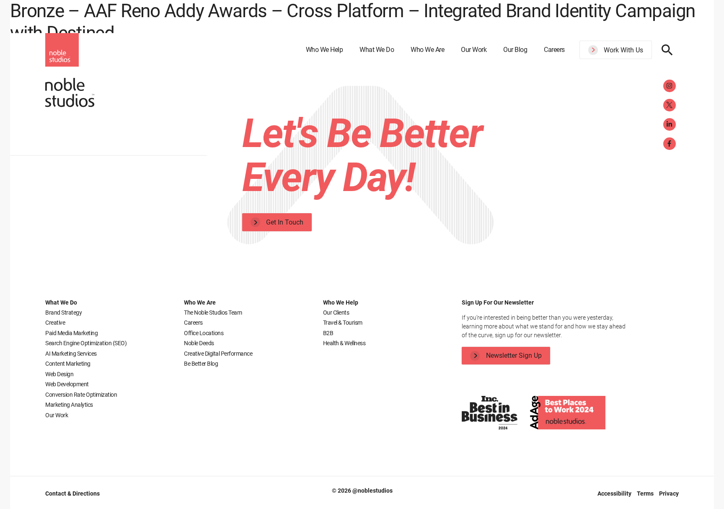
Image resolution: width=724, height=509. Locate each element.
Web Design (59, 374)
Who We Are (427, 50)
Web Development (67, 384)
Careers (554, 50)
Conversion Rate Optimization (81, 394)
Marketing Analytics (69, 404)
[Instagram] (669, 86)
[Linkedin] (669, 124)
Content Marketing (67, 363)
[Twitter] (669, 105)
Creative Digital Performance (218, 353)
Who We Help (324, 50)
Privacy (669, 493)
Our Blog (515, 50)
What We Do (376, 50)
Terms (646, 493)
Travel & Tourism (342, 322)
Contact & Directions (72, 493)
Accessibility (615, 493)
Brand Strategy (63, 312)
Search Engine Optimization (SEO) (86, 343)
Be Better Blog (201, 363)
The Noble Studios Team (213, 312)
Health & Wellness (344, 343)
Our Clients (336, 312)
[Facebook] (669, 143)
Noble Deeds (199, 343)
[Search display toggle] (667, 50)
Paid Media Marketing (71, 333)
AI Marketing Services (71, 353)
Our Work (473, 50)
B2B (328, 333)
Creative (55, 322)
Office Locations (203, 333)
